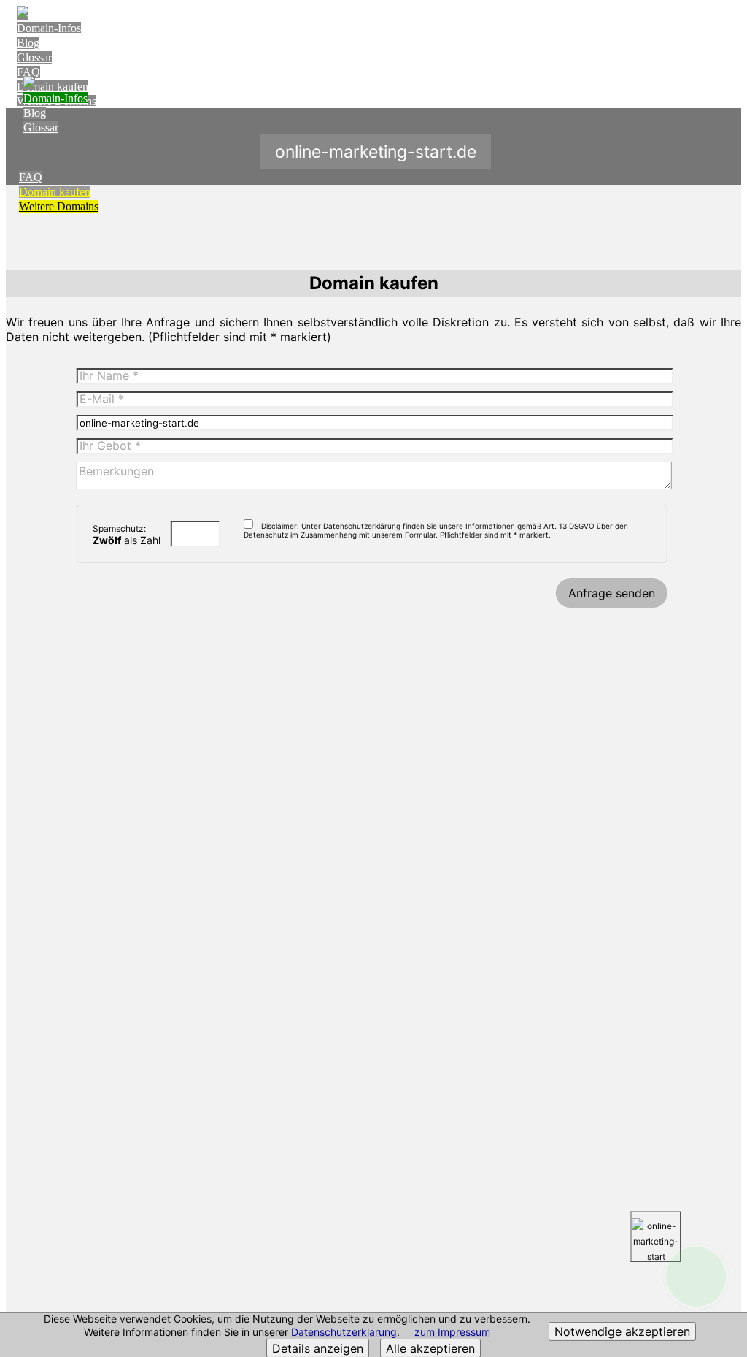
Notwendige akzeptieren (622, 1331)
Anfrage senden (611, 593)
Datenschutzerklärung (344, 1332)
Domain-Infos (49, 28)
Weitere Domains (58, 206)
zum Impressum (452, 1332)
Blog (28, 43)
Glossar (34, 57)
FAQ (28, 72)
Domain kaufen (54, 192)
